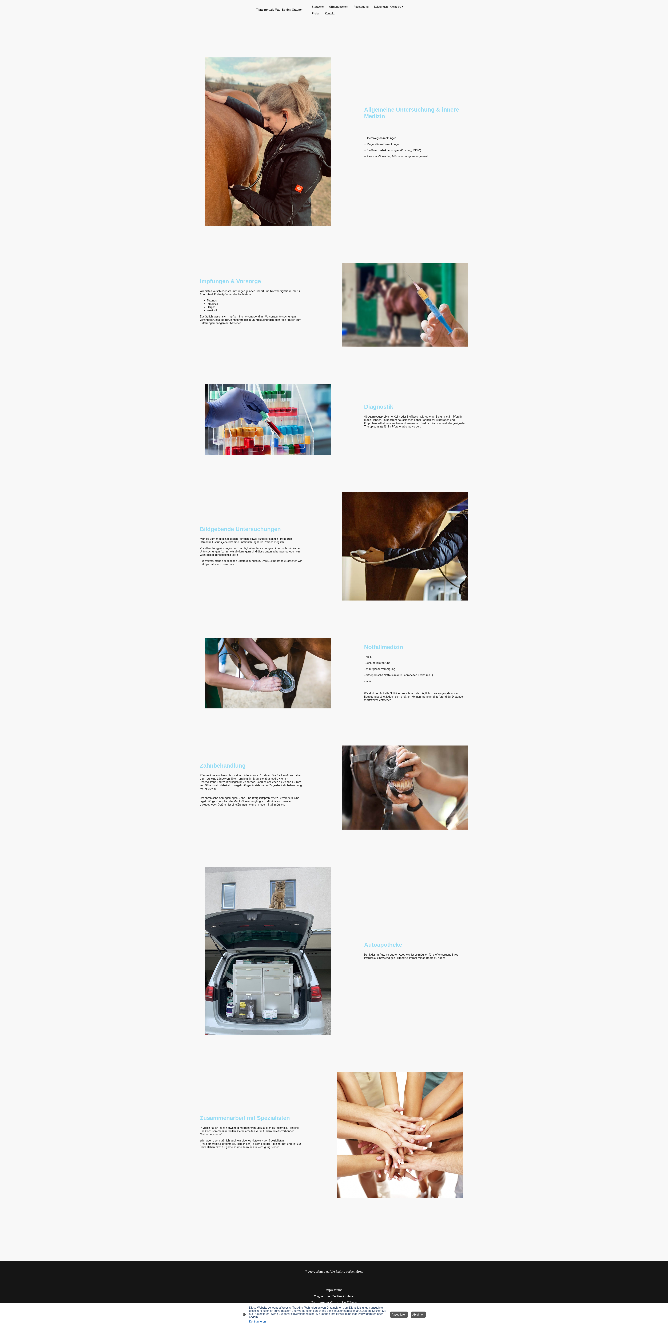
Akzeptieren (399, 1314)
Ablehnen (418, 1314)
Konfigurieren (257, 1321)
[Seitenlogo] (280, 14)
